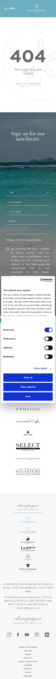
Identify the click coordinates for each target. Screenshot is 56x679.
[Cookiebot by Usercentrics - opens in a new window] (40, 280)
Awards (28, 651)
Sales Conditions (28, 661)
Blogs (28, 672)
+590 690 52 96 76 (37, 604)
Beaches (28, 676)
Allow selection (28, 387)
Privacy (28, 658)
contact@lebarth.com (28, 608)
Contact (28, 669)
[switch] (49, 338)
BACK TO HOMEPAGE (28, 83)
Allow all (28, 377)
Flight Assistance (28, 647)
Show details (40, 368)
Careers (28, 665)
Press (28, 654)
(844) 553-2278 (37, 601)
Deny (28, 396)
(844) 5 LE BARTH (14, 601)
